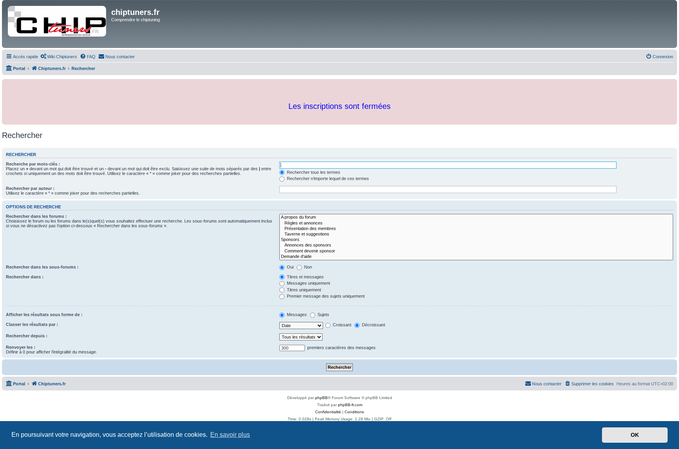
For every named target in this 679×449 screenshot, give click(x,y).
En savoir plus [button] (230, 434)
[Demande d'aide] (476, 256)
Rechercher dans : (25, 276)
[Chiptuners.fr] (57, 24)
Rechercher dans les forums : (36, 216)
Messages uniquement (308, 283)
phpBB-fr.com (350, 405)
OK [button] (635, 435)
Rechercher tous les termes (313, 172)
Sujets (322, 314)
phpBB (321, 398)
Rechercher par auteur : (30, 188)
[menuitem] (58, 56)
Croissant (341, 324)
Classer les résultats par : (32, 324)
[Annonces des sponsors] (476, 245)
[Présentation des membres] (476, 229)
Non (307, 267)
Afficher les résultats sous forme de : (44, 314)
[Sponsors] (476, 240)
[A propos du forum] (476, 217)
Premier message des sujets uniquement (325, 296)
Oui (290, 267)
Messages (296, 314)
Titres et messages (305, 276)
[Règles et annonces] (476, 223)
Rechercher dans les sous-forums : (42, 267)
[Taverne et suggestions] (476, 234)
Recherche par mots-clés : (33, 164)
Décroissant (373, 324)
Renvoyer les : (20, 347)
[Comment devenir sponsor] (476, 251)
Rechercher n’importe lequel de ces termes (327, 178)
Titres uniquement (303, 289)
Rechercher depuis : (27, 335)
